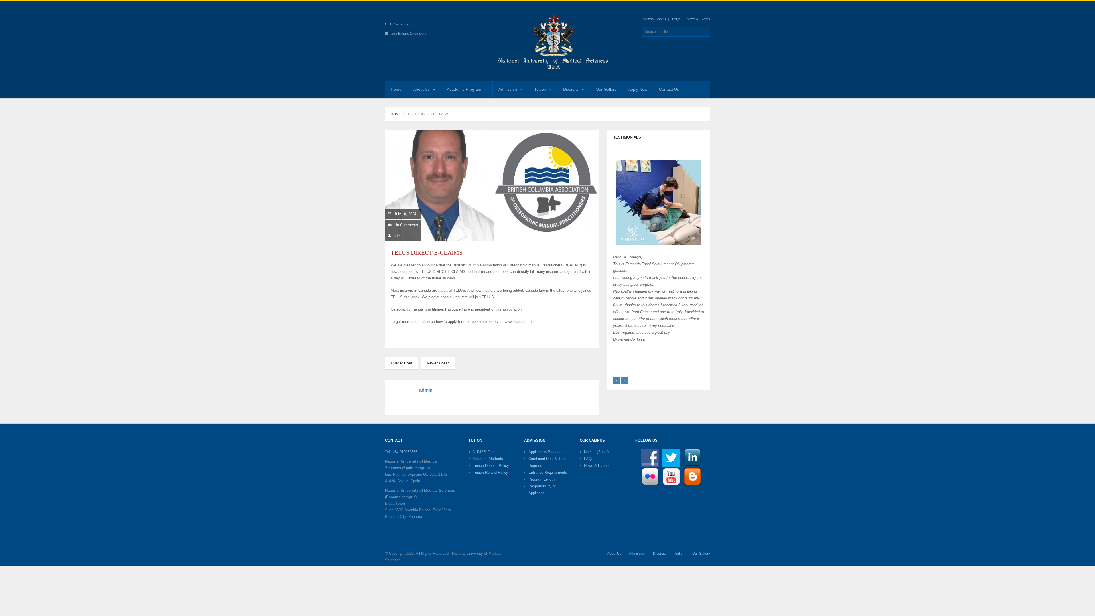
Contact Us (669, 89)
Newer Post (437, 363)
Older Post (402, 363)
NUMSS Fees (484, 452)
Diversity (571, 89)
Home (396, 89)
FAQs (676, 19)
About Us (421, 89)
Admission (507, 89)
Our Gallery (606, 89)
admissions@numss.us (409, 34)
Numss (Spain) (654, 19)
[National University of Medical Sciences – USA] (553, 41)
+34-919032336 (404, 452)
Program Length (541, 479)
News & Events (698, 19)
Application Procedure (546, 452)
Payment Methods (488, 459)
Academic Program (464, 89)
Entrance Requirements (547, 472)
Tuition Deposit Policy (491, 465)
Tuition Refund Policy (490, 472)
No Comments (406, 225)
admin (398, 236)
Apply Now (637, 89)
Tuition (540, 89)
